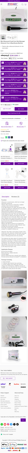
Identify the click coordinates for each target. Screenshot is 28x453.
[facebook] (11, 424)
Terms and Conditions (6, 408)
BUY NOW (21, 109)
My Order (3, 399)
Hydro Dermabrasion (5, 402)
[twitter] (14, 424)
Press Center (4, 404)
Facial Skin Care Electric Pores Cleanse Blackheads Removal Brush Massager (7, 182)
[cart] (25, 4)
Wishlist (2, 395)
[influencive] (24, 387)
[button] (25, 20)
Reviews (17, 408)
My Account (3, 397)
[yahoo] (4, 384)
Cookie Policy (18, 401)
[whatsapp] (2, 424)
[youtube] (5, 424)
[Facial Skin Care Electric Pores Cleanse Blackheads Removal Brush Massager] (7, 173)
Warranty (17, 411)
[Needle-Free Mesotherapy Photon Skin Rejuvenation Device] (20, 149)
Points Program (4, 406)
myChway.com (12, 431)
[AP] (10, 384)
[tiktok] (17, 424)
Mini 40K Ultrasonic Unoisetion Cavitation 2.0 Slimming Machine (7, 158)
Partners (17, 397)
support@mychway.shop (10, 429)
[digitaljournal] (24, 384)
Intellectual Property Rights (21, 406)
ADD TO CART (7, 108)
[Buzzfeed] (17, 384)
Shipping (17, 399)
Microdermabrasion (5, 401)
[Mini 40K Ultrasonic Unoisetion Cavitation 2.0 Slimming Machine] (7, 149)
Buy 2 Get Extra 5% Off (14, 113)
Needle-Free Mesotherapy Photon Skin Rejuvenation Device (20, 158)
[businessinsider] (4, 387)
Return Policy (18, 402)
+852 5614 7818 (8, 427)
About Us (17, 395)
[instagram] (8, 424)
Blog (16, 409)
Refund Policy (18, 404)
